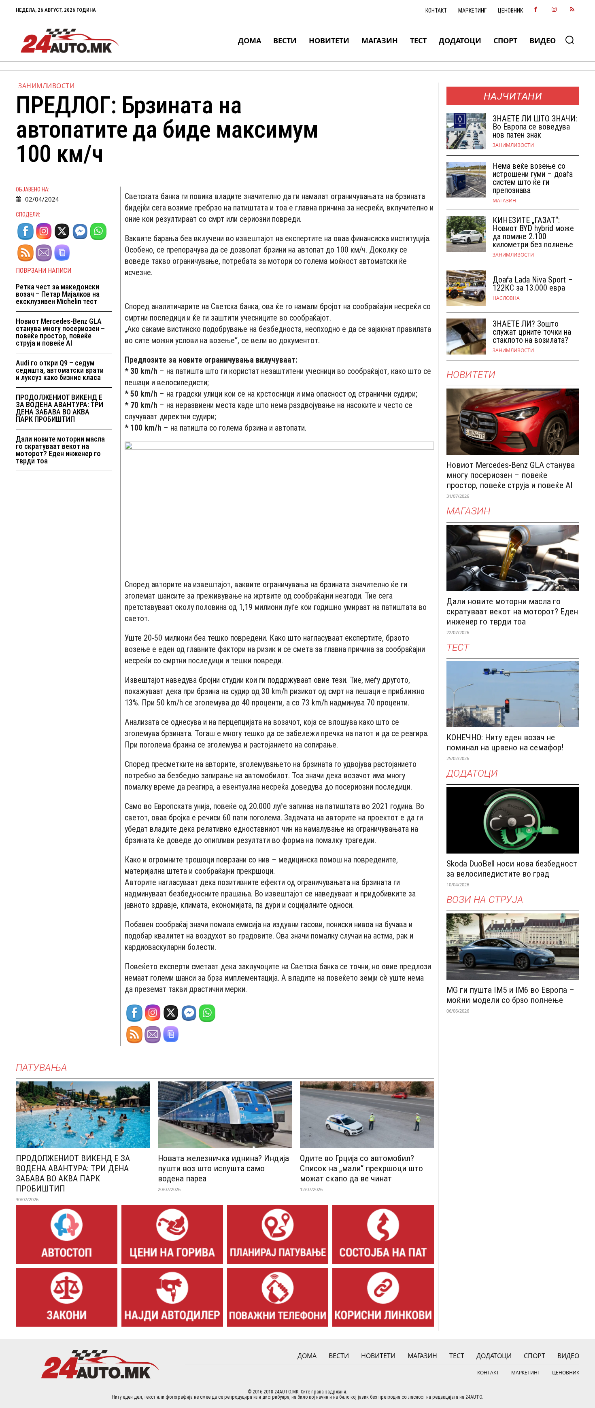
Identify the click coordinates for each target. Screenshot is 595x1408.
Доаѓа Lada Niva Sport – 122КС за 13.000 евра (533, 284)
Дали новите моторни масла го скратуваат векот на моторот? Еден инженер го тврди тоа (60, 450)
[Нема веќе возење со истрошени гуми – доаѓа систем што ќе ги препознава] (466, 180)
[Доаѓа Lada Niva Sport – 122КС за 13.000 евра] (466, 288)
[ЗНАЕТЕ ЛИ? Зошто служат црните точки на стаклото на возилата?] (466, 337)
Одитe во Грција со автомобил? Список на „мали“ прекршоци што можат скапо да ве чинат (361, 1168)
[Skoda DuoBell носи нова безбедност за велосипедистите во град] (512, 820)
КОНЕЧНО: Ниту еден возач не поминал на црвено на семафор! (505, 742)
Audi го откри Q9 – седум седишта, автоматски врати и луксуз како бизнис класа (60, 370)
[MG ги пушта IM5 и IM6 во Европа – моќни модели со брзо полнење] (512, 946)
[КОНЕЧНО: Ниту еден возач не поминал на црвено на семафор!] (512, 694)
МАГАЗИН (504, 200)
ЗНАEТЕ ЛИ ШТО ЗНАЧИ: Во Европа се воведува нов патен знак (535, 127)
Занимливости (46, 86)
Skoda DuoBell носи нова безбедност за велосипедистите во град (511, 869)
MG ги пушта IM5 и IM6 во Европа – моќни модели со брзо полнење (510, 995)
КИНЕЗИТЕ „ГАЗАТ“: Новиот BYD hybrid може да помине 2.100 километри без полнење (533, 232)
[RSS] (572, 10)
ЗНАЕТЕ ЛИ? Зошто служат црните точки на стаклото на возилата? (532, 332)
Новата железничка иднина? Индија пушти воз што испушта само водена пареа (223, 1168)
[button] (569, 39)
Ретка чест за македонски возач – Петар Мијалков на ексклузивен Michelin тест (58, 294)
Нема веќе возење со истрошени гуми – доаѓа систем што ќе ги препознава (533, 178)
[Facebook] (536, 10)
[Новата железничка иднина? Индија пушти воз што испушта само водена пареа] (225, 1115)
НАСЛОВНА (506, 298)
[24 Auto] (70, 40)
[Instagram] (554, 10)
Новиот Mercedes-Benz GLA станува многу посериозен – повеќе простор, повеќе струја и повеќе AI (60, 332)
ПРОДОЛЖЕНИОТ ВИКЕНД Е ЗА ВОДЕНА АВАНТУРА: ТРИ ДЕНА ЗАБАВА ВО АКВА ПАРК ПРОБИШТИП (59, 408)
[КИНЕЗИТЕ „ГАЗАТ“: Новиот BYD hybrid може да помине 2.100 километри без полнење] (466, 234)
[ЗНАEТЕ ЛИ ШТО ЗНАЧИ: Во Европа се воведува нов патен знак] (466, 131)
